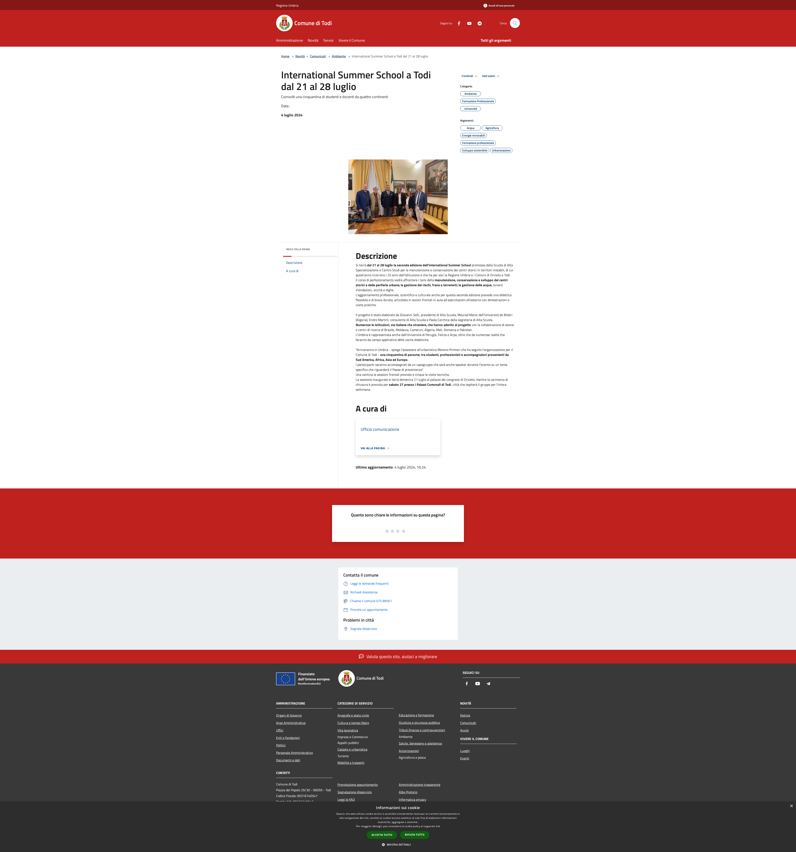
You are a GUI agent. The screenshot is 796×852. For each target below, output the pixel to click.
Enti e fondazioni (288, 737)
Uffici (279, 730)
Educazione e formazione (416, 715)
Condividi (468, 76)
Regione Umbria (287, 5)
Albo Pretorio (408, 792)
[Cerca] (515, 23)
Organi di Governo (289, 715)
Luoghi (465, 750)
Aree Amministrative (291, 722)
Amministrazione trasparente (419, 784)
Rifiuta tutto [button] (415, 834)
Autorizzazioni (409, 750)
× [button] (791, 806)
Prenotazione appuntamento (357, 784)
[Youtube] (468, 23)
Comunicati (318, 56)
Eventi (464, 758)
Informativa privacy (412, 799)
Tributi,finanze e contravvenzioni (422, 730)
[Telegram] (478, 23)
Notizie (465, 715)
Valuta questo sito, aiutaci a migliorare (401, 656)
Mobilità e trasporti (350, 762)
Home (285, 56)
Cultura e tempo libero (353, 722)
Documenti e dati (288, 760)
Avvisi (464, 730)
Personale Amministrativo (294, 752)
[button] (398, 844)
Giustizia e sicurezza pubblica (419, 722)
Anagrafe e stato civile (353, 715)
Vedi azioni (489, 76)
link (438, 826)
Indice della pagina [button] (298, 249)
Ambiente (339, 56)
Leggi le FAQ (346, 799)
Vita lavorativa (347, 730)
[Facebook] (457, 23)
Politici (281, 745)
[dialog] (398, 827)
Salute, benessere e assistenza (420, 743)
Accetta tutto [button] (381, 835)
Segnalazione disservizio (354, 792)
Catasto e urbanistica (352, 749)
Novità (300, 56)
